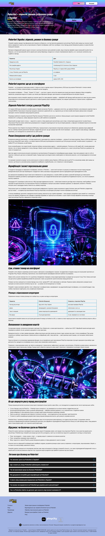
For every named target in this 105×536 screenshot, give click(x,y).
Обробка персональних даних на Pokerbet (37, 510)
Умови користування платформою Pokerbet (37, 505)
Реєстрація (91, 3)
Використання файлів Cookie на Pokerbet (36, 512)
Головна (10, 505)
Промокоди (11, 510)
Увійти (74, 20)
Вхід (79, 3)
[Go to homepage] (11, 3)
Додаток (10, 512)
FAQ (26, 514)
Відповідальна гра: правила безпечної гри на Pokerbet (40, 507)
